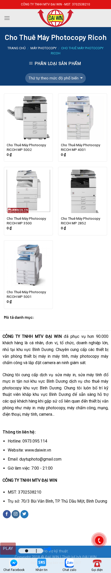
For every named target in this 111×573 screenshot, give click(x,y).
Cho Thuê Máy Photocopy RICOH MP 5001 (26, 294)
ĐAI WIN (89, 557)
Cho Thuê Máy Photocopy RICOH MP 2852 (80, 220)
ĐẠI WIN (52, 557)
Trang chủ (16, 48)
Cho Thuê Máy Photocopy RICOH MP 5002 (26, 147)
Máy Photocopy (43, 48)
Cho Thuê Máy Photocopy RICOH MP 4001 (80, 147)
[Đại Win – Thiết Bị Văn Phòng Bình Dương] (55, 18)
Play (8, 548)
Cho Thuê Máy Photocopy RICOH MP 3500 (26, 220)
